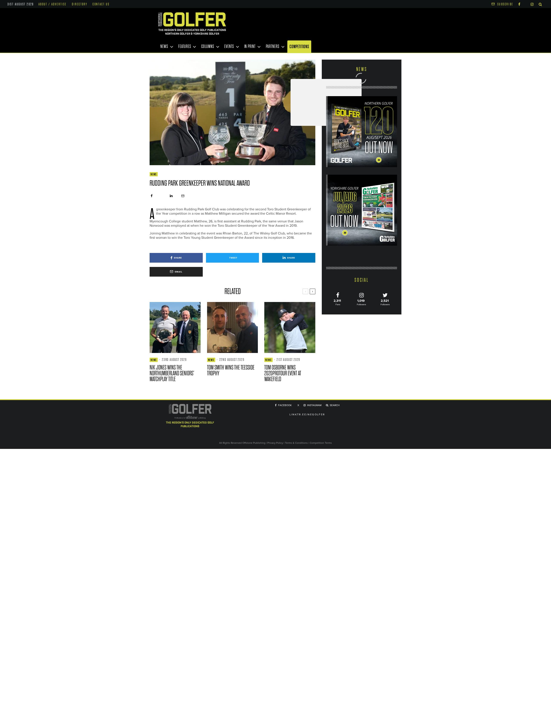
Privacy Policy (275, 443)
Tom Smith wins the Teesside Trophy (230, 370)
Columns (207, 46)
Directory (80, 4)
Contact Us (101, 4)
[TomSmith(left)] (232, 327)
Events (229, 46)
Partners (272, 46)
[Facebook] (519, 4)
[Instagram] (532, 4)
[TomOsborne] (289, 327)
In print (249, 46)
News (164, 46)
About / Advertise (53, 4)
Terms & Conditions (296, 443)
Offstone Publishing (253, 443)
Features (184, 46)
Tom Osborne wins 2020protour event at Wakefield (282, 373)
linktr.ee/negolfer (307, 414)
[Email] (182, 195)
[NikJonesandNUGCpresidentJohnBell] (175, 327)
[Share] (152, 195)
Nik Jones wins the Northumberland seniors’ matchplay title (172, 373)
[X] (525, 3)
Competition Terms (321, 443)
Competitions (299, 46)
